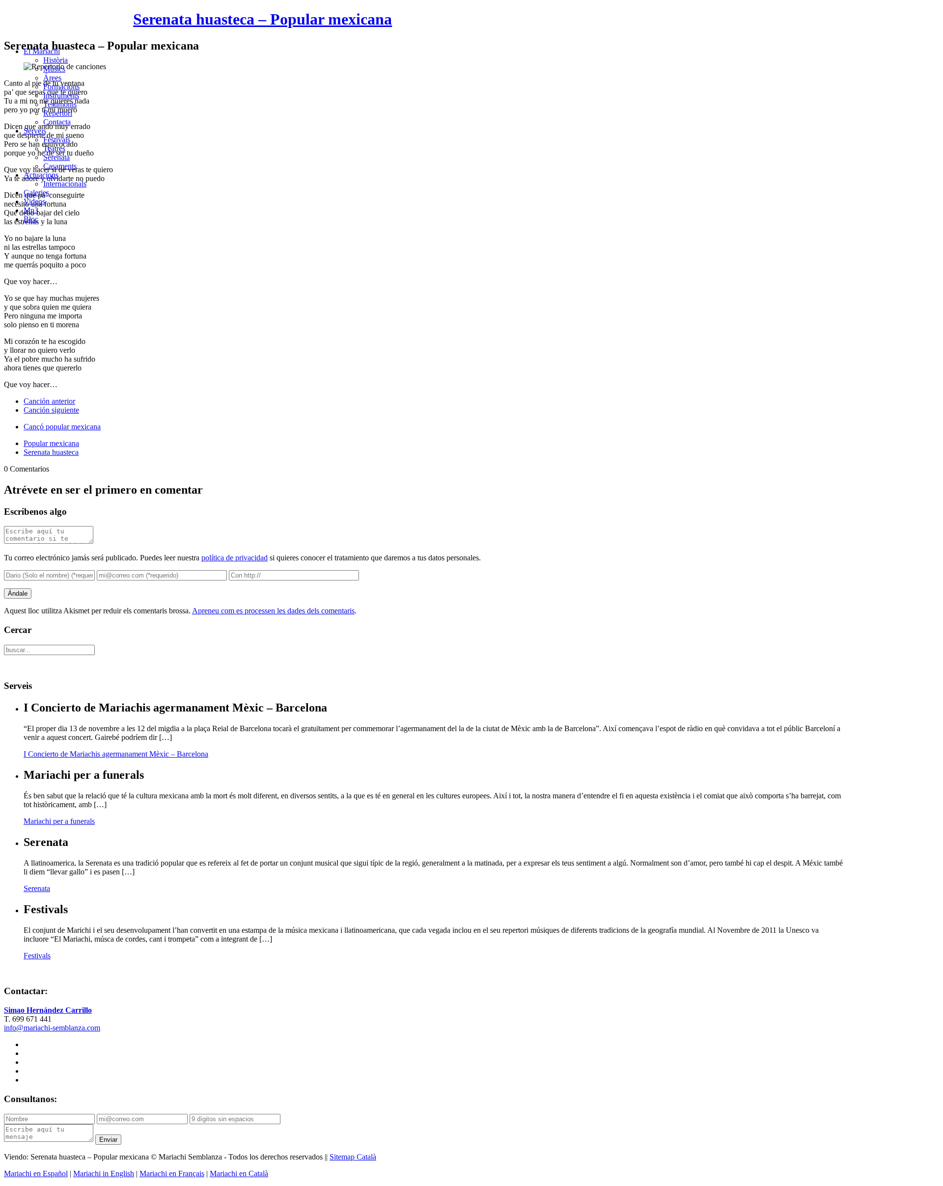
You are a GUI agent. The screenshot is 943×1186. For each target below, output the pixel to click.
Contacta (57, 122)
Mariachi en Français (171, 1173)
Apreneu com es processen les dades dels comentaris (273, 610)
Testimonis (60, 104)
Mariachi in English (103, 1173)
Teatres (54, 148)
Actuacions (41, 175)
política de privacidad (234, 557)
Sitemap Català (353, 1157)
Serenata (56, 157)
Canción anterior (49, 401)
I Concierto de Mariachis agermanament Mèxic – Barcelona (116, 754)
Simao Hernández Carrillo (48, 1010)
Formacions (61, 86)
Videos (34, 201)
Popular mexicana (51, 443)
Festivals (56, 139)
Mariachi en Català (239, 1173)
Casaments (60, 166)
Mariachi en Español (36, 1173)
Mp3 (31, 210)
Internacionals (64, 184)
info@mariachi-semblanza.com (52, 1028)
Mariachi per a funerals (59, 821)
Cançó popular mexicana (62, 426)
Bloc (31, 219)
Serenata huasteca (51, 452)
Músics (54, 69)
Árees (52, 78)
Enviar (108, 1139)
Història (55, 60)
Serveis (35, 131)
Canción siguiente (51, 410)
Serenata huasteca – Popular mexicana (262, 19)
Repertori (57, 113)
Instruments (61, 95)
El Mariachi (42, 51)
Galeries (36, 192)
